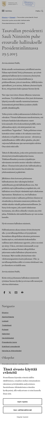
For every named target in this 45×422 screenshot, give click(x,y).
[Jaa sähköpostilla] (16, 292)
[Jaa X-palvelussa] (10, 292)
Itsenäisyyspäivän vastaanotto (15, 364)
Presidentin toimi (9, 342)
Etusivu (5, 17)
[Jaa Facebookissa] (4, 292)
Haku (38, 11)
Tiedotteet (7, 325)
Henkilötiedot (8, 338)
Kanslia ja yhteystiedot (12, 351)
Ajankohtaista (8, 317)
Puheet (12, 17)
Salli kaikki (22, 402)
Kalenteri (6, 334)
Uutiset (5, 321)
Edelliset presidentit (11, 346)
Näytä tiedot (22, 417)
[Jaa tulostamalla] (22, 292)
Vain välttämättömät (22, 410)
